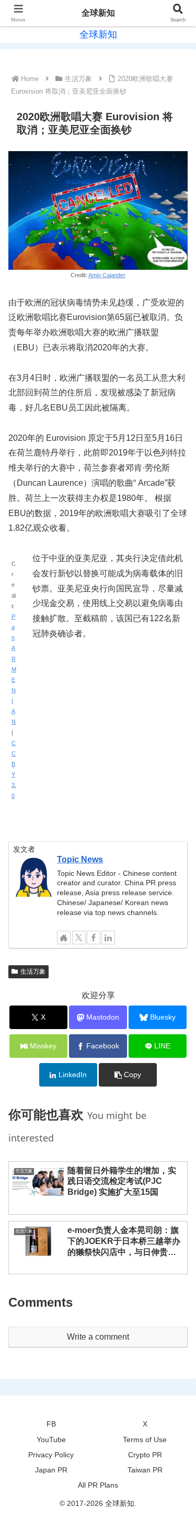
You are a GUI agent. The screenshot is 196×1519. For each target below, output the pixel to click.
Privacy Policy (51, 1455)
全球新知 (98, 12)
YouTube (51, 1439)
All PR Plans (98, 1485)
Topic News (80, 859)
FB (51, 1424)
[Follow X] (79, 937)
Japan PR (51, 1470)
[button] (128, 1075)
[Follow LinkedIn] (108, 937)
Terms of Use (145, 1439)
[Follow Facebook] (93, 937)
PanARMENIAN (13, 669)
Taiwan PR (145, 1470)
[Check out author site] (64, 937)
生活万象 (32, 971)
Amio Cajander (106, 275)
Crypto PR (145, 1455)
